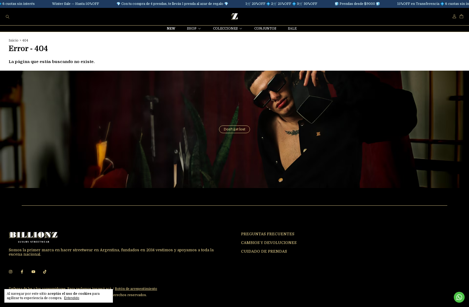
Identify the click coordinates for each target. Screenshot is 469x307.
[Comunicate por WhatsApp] (459, 297)
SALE (292, 28)
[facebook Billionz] (22, 272)
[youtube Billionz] (33, 272)
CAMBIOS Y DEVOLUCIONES (268, 242)
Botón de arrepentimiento (136, 289)
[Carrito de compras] (461, 16)
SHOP (192, 28)
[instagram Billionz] (10, 272)
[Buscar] (7, 16)
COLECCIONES (225, 28)
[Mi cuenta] (454, 16)
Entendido (71, 298)
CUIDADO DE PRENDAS (264, 251)
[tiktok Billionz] (45, 272)
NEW (171, 28)
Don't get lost (234, 129)
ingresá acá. (102, 289)
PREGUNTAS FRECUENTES (267, 234)
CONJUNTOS (265, 28)
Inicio (13, 40)
